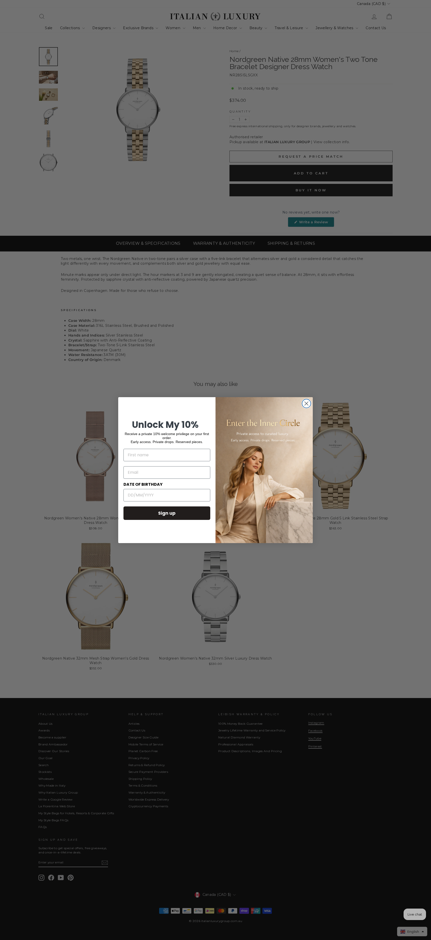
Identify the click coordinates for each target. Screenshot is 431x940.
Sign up (167, 513)
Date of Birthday (143, 484)
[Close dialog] (306, 403)
